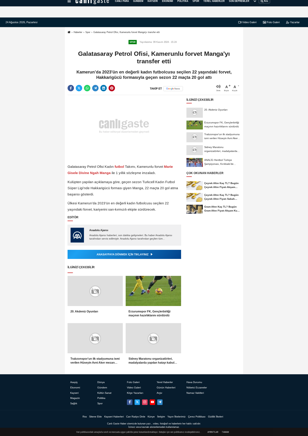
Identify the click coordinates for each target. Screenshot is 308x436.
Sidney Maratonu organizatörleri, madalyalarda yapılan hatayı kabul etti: (151, 361)
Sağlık (73, 403)
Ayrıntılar (212, 432)
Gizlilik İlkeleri (215, 416)
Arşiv (159, 393)
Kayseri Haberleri (114, 416)
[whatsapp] (87, 88)
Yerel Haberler (165, 382)
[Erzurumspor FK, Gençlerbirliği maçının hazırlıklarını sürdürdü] (153, 291)
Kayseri (74, 393)
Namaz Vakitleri (195, 393)
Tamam (225, 432)
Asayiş (74, 382)
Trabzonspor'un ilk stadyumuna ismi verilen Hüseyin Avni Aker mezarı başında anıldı (95, 361)
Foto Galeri (273, 22)
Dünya (101, 382)
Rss (85, 416)
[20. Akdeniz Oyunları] (95, 291)
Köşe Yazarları (135, 393)
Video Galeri (249, 22)
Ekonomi (75, 387)
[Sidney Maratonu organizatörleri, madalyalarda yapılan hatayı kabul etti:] (153, 338)
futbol (119, 167)
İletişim (161, 416)
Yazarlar (294, 22)
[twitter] (79, 88)
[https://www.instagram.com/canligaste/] (144, 402)
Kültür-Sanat (104, 393)
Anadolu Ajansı (98, 230)
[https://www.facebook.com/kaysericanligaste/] (129, 402)
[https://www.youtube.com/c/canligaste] (152, 402)
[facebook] (71, 88)
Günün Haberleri (166, 387)
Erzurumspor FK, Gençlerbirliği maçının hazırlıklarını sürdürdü (149, 313)
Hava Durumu (194, 382)
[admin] (160, 402)
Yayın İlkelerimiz (176, 416)
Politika (101, 398)
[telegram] (95, 88)
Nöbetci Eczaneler (196, 387)
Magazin (75, 398)
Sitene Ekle (95, 416)
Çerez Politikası (197, 416)
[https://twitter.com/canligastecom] (137, 402)
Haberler (78, 32)
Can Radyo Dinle (135, 416)
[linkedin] (103, 88)
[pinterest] (112, 88)
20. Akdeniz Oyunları (84, 311)
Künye (151, 416)
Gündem (102, 387)
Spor (87, 32)
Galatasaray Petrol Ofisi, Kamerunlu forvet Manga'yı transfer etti (126, 32)
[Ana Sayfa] (69, 32)
